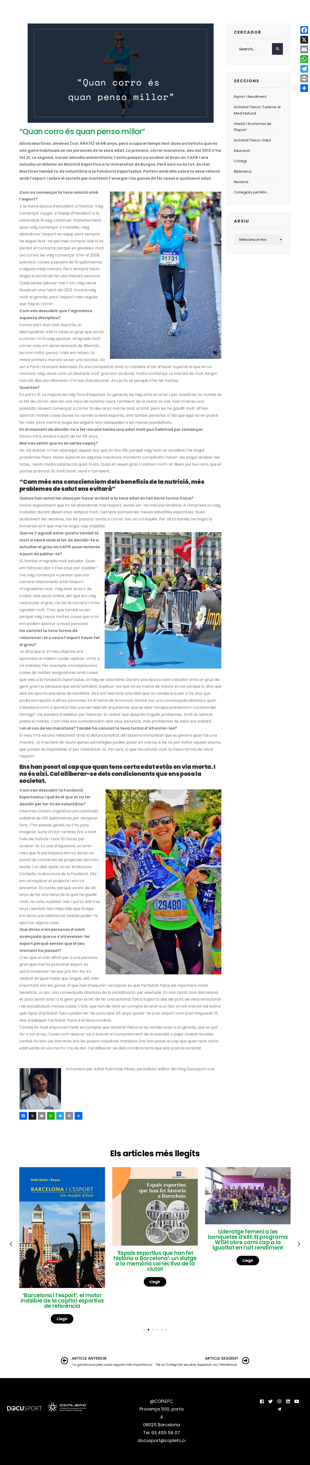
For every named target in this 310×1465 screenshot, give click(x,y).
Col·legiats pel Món (250, 192)
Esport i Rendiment (250, 96)
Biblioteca (242, 171)
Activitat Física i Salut (252, 140)
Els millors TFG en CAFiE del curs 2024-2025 (248, 1241)
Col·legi (240, 161)
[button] (11, 1244)
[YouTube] (296, 1401)
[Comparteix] (79, 1116)
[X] (33, 1116)
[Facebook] (24, 1116)
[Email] (42, 1116)
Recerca (241, 181)
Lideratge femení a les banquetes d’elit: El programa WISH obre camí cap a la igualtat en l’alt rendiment (155, 1239)
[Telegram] (60, 1116)
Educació (242, 150)
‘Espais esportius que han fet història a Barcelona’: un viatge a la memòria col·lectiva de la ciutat (62, 1261)
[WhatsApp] (51, 1116)
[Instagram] (279, 1401)
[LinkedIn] (288, 1401)
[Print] (70, 1116)
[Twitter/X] (270, 1401)
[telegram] (279, 1409)
